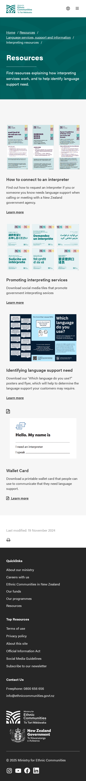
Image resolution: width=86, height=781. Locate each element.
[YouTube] (18, 769)
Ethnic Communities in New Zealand (33, 584)
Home (10, 32)
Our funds (13, 591)
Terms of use (15, 628)
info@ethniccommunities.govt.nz (30, 695)
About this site (17, 643)
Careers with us (17, 577)
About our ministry (20, 569)
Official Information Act (23, 650)
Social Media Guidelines (24, 658)
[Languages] (68, 8)
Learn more (15, 212)
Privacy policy (16, 635)
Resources (27, 32)
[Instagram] (9, 769)
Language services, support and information (38, 37)
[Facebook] (27, 769)
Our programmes (19, 598)
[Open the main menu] (77, 8)
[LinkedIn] (36, 769)
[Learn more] (43, 147)
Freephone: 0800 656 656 (25, 688)
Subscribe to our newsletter (26, 665)
